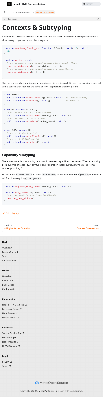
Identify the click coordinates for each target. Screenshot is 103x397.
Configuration (9, 289)
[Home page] (4, 12)
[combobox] (91, 4)
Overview (7, 247)
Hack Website (9, 341)
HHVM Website (9, 346)
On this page (10, 18)
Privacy (5, 361)
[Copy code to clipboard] (97, 48)
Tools (5, 256)
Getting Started (10, 251)
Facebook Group (10, 309)
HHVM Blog (8, 337)
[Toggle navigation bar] (4, 4)
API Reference (9, 260)
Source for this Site (11, 333)
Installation (8, 280)
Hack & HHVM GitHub (13, 304)
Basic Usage (8, 284)
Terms (5, 366)
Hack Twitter (8, 313)
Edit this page (12, 213)
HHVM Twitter (9, 317)
